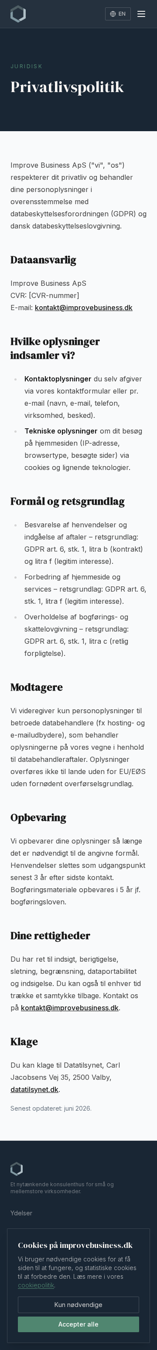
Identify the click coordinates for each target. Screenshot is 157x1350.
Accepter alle (78, 1324)
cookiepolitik (36, 1285)
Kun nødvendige (78, 1304)
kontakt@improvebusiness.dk (84, 307)
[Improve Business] (18, 13)
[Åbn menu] (141, 14)
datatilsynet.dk (34, 1089)
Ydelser (21, 1213)
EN (122, 13)
